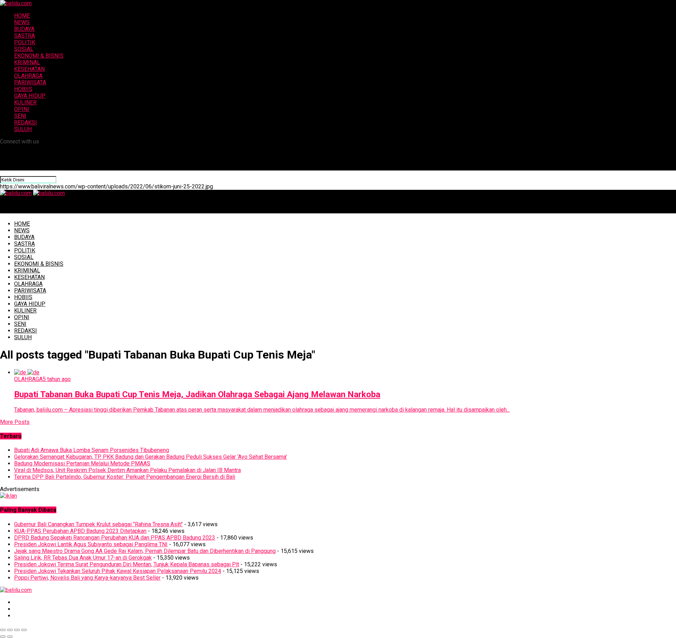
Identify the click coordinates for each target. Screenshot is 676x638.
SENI (20, 115)
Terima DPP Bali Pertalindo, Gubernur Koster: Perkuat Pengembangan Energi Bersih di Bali (124, 476)
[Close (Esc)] (3, 630)
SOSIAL (23, 49)
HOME (22, 15)
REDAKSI (25, 122)
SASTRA (24, 35)
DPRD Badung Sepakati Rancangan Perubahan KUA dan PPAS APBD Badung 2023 (114, 537)
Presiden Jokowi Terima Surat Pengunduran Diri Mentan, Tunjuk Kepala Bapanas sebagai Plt (126, 564)
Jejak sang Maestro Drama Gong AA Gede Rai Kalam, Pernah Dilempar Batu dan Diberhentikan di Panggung (145, 551)
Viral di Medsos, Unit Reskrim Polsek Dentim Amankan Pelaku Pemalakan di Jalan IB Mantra (127, 470)
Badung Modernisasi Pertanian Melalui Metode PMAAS (82, 463)
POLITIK (24, 42)
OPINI (21, 109)
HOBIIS (23, 89)
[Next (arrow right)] (10, 637)
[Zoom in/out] (24, 630)
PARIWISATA (30, 82)
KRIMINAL (27, 62)
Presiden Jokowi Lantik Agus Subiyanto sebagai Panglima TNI (91, 544)
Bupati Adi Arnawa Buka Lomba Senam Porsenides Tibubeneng (91, 450)
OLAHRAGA (28, 75)
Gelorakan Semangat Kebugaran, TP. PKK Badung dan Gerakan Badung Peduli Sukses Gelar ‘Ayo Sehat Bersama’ (150, 456)
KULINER (25, 102)
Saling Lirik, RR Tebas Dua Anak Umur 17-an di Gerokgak (83, 557)
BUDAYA (24, 29)
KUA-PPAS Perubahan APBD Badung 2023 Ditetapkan (80, 531)
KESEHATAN (29, 69)
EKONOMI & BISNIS (38, 55)
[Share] (10, 630)
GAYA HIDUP (29, 95)
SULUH (23, 129)
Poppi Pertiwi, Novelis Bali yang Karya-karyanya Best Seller (87, 577)
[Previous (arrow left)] (3, 637)
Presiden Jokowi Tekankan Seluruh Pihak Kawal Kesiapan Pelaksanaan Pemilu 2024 (117, 571)
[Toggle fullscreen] (17, 630)
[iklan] (8, 495)
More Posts (15, 422)
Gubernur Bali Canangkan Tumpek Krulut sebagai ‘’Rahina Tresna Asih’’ (98, 524)
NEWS (22, 22)
